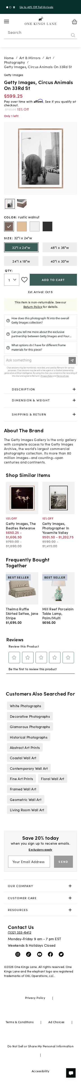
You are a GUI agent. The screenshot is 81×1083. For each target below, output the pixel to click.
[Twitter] (62, 954)
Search (14, 32)
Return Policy (33, 306)
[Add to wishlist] (24, 280)
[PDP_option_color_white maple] (35, 226)
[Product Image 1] (22, 204)
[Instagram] (18, 954)
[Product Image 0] (10, 204)
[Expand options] (74, 389)
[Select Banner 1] (10, 7)
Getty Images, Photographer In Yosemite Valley (55, 528)
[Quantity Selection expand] (15, 280)
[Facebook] (51, 954)
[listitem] (25, 705)
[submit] (73, 35)
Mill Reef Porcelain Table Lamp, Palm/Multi (58, 613)
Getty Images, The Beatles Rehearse (21, 525)
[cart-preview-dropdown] (74, 21)
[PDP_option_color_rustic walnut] (9, 226)
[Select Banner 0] (7, 7)
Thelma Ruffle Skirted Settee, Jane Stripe (22, 613)
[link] (40, 389)
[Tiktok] (29, 954)
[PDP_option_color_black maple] (47, 226)
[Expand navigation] (10, 21)
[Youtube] (40, 954)
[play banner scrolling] (14, 7)
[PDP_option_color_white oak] (22, 226)
